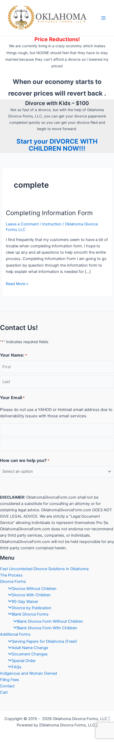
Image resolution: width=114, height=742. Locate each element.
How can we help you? (24, 460)
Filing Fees (9, 679)
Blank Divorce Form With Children (47, 628)
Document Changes (30, 654)
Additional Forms (15, 634)
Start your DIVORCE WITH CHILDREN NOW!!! (57, 145)
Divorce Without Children (34, 588)
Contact (7, 686)
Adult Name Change (30, 647)
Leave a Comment (22, 224)
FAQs (16, 667)
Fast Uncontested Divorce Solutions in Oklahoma (44, 568)
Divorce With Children (31, 595)
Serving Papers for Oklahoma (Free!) (44, 641)
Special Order (24, 660)
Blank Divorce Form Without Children (50, 621)
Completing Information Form (49, 213)
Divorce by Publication (31, 608)
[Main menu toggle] (103, 17)
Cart (4, 692)
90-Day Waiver (25, 601)
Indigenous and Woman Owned (28, 673)
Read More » (17, 284)
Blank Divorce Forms (30, 614)
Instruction (52, 224)
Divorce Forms (13, 581)
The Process (11, 575)
